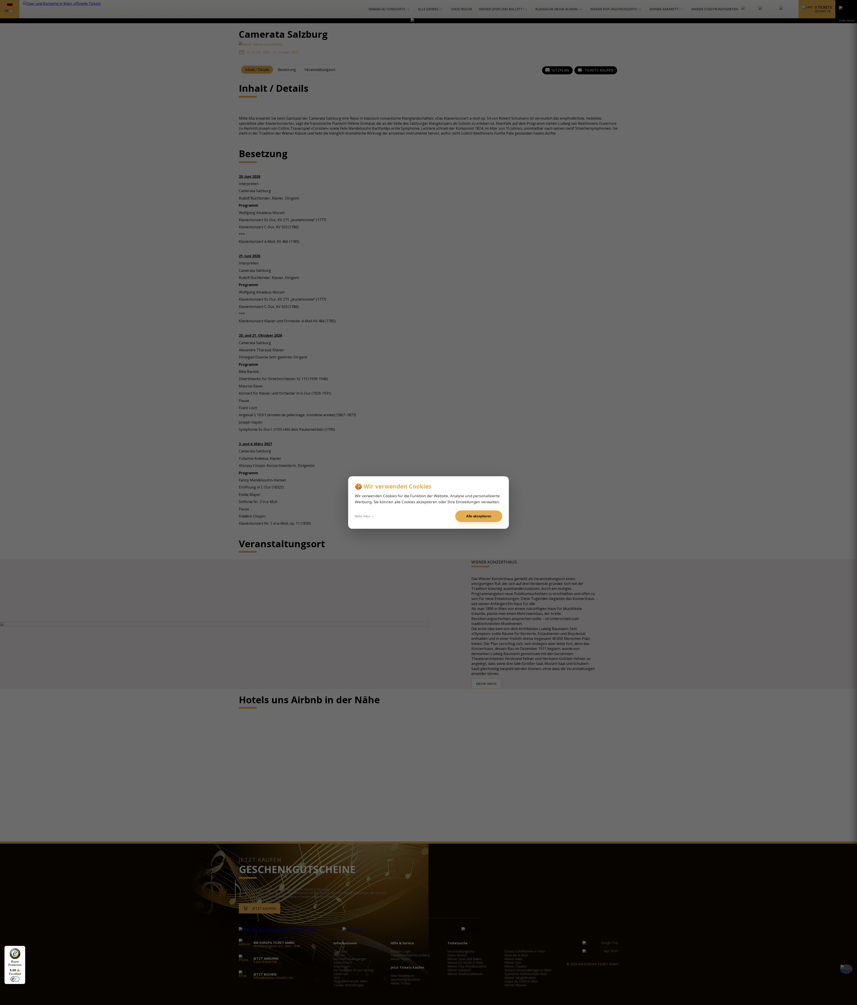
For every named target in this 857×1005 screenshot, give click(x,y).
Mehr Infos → (364, 516)
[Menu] (22, 948)
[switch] (14, 979)
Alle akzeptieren (478, 516)
